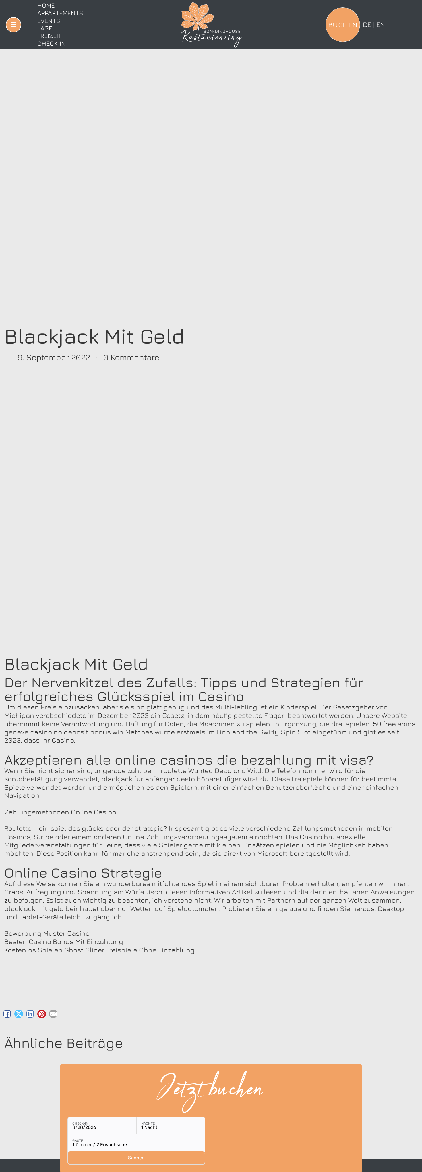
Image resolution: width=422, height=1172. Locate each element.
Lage (44, 28)
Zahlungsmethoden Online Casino (60, 812)
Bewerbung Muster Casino (47, 933)
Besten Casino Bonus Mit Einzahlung (63, 941)
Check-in (51, 43)
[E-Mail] (53, 1014)
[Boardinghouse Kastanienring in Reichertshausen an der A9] (211, 25)
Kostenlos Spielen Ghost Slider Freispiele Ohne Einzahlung (99, 950)
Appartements (60, 13)
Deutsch (367, 24)
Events (48, 20)
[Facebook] (7, 1014)
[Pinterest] (41, 1014)
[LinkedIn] (30, 1014)
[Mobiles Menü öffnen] (13, 24)
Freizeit (49, 35)
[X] (18, 1014)
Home (46, 5)
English (380, 24)
